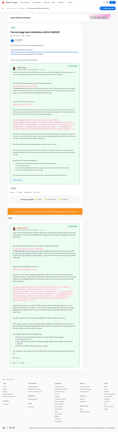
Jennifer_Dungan (21, 67)
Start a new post (60, 211)
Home (2, 8)
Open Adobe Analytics (99, 17)
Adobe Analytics (21, 8)
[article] (45, 295)
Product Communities (11, 8)
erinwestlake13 (19, 40)
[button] (108, 8)
